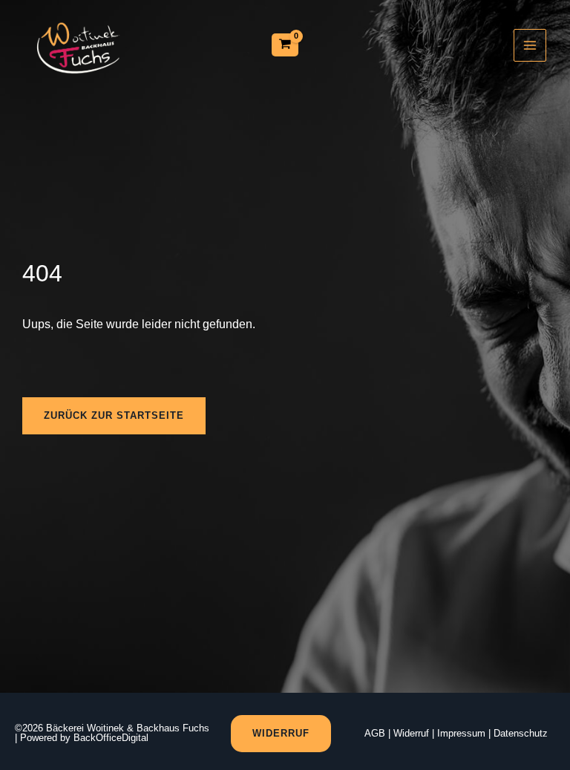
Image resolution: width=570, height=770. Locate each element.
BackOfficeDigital (110, 737)
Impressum (461, 733)
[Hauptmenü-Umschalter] (530, 45)
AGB (374, 733)
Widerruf (411, 733)
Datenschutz (521, 733)
